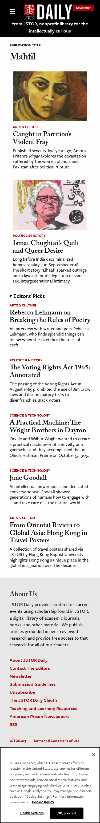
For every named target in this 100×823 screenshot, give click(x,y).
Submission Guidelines (33, 684)
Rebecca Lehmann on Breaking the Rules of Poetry (50, 317)
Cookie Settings (32, 812)
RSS (14, 724)
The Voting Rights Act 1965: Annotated (50, 372)
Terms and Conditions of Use (56, 740)
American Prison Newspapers (40, 716)
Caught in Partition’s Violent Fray (42, 139)
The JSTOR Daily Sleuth (33, 700)
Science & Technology (30, 415)
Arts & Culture (26, 127)
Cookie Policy (43, 802)
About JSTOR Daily (29, 660)
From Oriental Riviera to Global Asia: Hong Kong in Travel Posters (48, 533)
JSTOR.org (18, 740)
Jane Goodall (28, 479)
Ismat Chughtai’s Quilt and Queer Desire (46, 247)
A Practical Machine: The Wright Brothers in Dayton (48, 427)
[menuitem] (83, 7)
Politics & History (29, 235)
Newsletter (83, 7)
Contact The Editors (30, 668)
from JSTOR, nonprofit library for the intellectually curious (50, 27)
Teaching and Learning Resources (43, 708)
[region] (50, 785)
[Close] (93, 755)
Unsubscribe (22, 692)
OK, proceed (67, 812)
